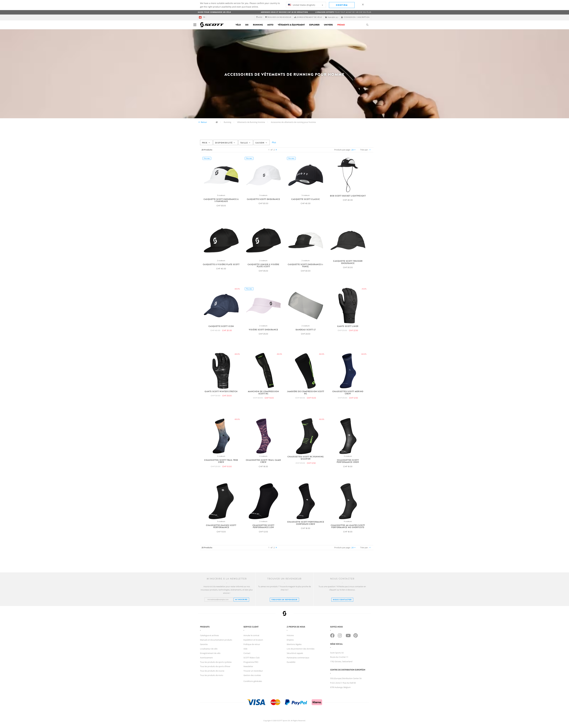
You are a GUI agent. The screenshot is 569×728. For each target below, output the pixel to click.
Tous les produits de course (212, 670)
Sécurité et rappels (295, 653)
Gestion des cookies (252, 675)
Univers (328, 24)
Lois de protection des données (300, 648)
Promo (341, 24)
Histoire (290, 635)
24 (352, 150)
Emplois (290, 639)
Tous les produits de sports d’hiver (215, 666)
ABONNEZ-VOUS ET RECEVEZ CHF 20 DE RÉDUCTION (284, 12)
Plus (274, 142)
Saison (259, 142)
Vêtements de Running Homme (251, 122)
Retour (204, 122)
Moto (270, 24)
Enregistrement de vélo (210, 653)
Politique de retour (251, 644)
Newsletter (248, 666)
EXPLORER (314, 24)
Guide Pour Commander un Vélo (214, 12)
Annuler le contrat (251, 635)
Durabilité (291, 662)
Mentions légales (294, 644)
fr (204, 17)
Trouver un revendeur (284, 599)
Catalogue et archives (209, 635)
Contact (246, 653)
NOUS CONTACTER (342, 599)
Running (258, 24)
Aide (245, 648)
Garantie (204, 644)
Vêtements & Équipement (291, 24)
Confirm (342, 5)
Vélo (238, 24)
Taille (244, 142)
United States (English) (303, 5)
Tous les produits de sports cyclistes (216, 662)
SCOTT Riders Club (251, 657)
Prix (204, 142)
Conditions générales (252, 681)
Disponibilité (223, 142)
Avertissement (206, 657)
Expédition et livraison (253, 639)
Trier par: (364, 149)
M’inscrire (241, 599)
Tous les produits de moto (211, 675)
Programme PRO (250, 662)
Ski (246, 24)
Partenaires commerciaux (298, 657)
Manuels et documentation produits (216, 639)
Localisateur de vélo (209, 648)
